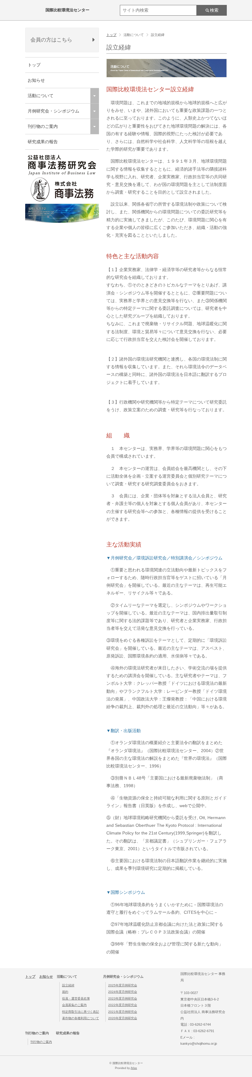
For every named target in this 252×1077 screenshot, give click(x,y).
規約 (65, 991)
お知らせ (36, 80)
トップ (34, 64)
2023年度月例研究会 (122, 998)
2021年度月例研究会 (122, 1011)
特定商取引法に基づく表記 (80, 1011)
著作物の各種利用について (80, 1018)
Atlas (134, 1068)
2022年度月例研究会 (122, 1005)
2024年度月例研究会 (122, 991)
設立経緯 (68, 985)
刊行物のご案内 (41, 1041)
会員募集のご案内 (74, 1005)
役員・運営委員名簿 (76, 998)
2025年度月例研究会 (122, 985)
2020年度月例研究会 (122, 1018)
